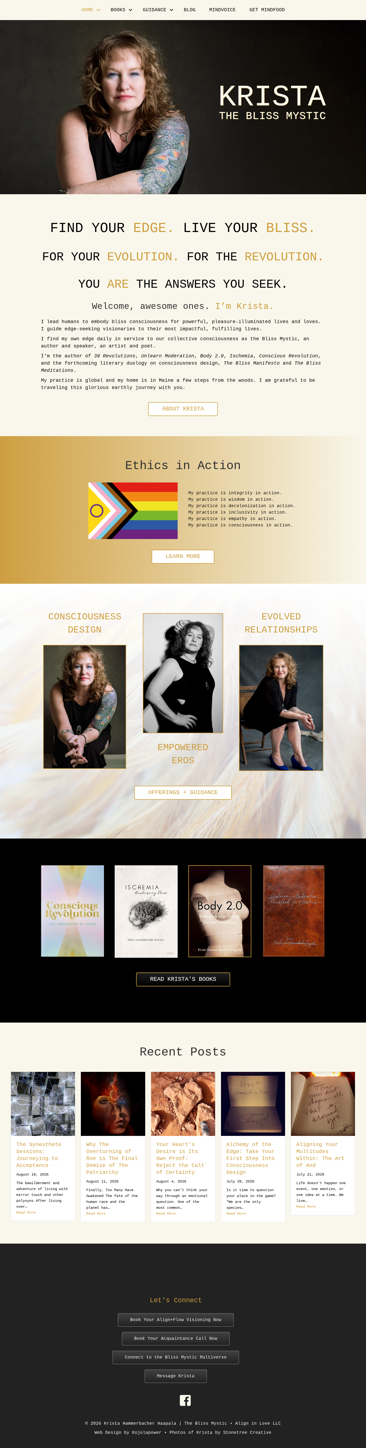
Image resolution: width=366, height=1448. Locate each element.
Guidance (154, 10)
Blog (190, 10)
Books (118, 10)
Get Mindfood (267, 10)
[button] (98, 10)
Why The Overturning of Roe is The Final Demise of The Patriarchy (42, 1159)
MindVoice (222, 10)
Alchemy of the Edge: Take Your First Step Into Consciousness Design (180, 1159)
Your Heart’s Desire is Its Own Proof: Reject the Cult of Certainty (110, 1159)
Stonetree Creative (247, 1432)
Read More (26, 1213)
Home (87, 10)
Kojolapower (147, 1432)
